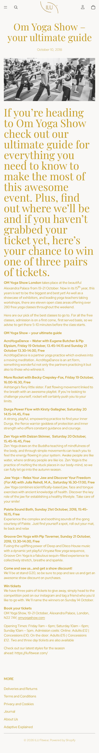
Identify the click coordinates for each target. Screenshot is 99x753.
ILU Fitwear (42, 740)
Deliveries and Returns (20, 689)
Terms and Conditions (20, 696)
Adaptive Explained (18, 727)
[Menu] (5, 7)
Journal (9, 711)
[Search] (16, 7)
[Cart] (93, 7)
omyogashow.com (31, 617)
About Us (11, 719)
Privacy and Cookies (19, 704)
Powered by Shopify (62, 740)
